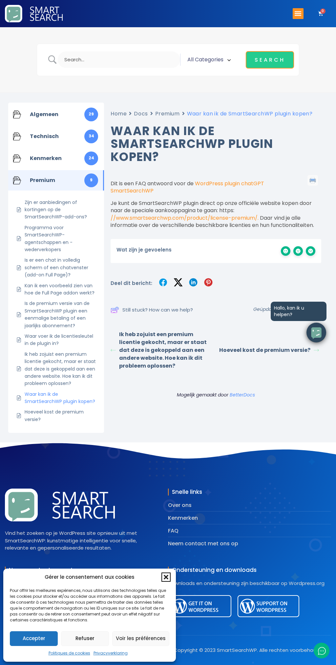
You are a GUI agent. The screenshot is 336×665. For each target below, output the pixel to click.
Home (119, 113)
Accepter (34, 638)
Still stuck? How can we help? (157, 309)
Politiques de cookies (69, 653)
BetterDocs (242, 395)
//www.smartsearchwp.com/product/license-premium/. (185, 218)
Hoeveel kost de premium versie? (264, 350)
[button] (166, 577)
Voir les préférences (141, 638)
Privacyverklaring (111, 653)
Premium (167, 113)
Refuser (84, 638)
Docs (141, 113)
